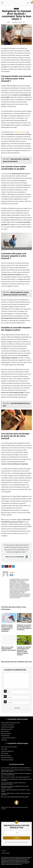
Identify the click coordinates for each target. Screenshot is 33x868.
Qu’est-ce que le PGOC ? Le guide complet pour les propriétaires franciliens (7, 628)
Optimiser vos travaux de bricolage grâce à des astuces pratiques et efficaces (24, 627)
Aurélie (8, 22)
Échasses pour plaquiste (7, 759)
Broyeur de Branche (6, 733)
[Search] (27, 3)
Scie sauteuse (4, 753)
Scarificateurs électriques (7, 724)
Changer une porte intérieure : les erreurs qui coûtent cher (15, 777)
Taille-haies (4, 740)
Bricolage (16, 8)
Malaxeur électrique (6, 755)
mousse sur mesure (19, 132)
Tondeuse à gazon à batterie (8, 737)
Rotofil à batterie (5, 735)
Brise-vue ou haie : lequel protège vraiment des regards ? (8, 649)
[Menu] (2, 3)
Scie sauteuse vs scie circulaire (9, 746)
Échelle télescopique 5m (7, 757)
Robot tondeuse (5, 731)
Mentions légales (6, 853)
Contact (4, 850)
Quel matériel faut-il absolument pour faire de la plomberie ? (16, 767)
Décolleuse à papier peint (7, 751)
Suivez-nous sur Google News (15, 557)
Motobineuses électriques (7, 727)
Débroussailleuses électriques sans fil (10, 722)
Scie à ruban (4, 749)
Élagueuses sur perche (6, 729)
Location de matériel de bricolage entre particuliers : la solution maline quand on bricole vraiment (24, 651)
